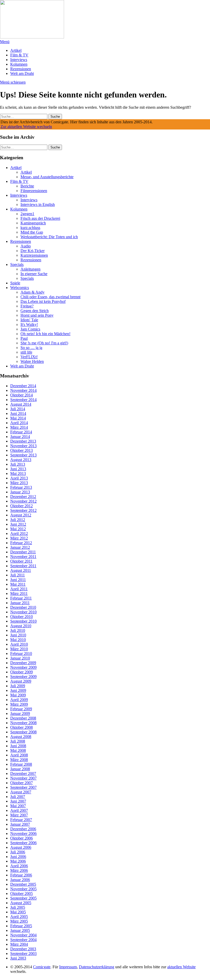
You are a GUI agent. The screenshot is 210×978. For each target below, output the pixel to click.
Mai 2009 (18, 695)
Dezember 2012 (23, 496)
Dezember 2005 (23, 884)
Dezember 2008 (23, 718)
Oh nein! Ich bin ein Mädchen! (45, 334)
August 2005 (20, 903)
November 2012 (23, 501)
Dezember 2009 (23, 663)
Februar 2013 (21, 487)
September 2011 (23, 566)
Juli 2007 (17, 796)
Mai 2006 (18, 861)
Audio (25, 246)
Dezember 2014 (23, 386)
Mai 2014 (18, 418)
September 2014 (23, 399)
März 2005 (19, 921)
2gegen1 (27, 214)
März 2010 (19, 649)
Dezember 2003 (23, 949)
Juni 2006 (18, 856)
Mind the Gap (31, 232)
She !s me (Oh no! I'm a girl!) (44, 343)
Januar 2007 (20, 824)
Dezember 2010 (23, 607)
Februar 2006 (21, 875)
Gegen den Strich (34, 310)
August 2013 (20, 459)
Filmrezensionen (33, 190)
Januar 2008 (20, 769)
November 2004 (23, 935)
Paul (24, 338)
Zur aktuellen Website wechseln (26, 126)
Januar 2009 (20, 713)
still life (26, 352)
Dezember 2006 (23, 829)
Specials (17, 264)
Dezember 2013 (23, 441)
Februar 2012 (21, 543)
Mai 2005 (18, 912)
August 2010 (20, 626)
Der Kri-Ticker (32, 250)
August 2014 (20, 404)
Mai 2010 (18, 639)
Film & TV (19, 55)
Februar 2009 (21, 709)
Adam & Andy (32, 292)
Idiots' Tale (29, 320)
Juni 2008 (18, 746)
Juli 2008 (17, 741)
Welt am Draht (22, 73)
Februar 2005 (21, 926)
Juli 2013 (17, 464)
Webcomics (19, 287)
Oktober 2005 (21, 893)
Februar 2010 (21, 653)
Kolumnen (18, 64)
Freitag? (27, 306)
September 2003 (23, 953)
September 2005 (23, 898)
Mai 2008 (18, 750)
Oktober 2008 (21, 727)
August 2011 (20, 570)
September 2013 (23, 455)
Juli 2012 (17, 519)
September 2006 (23, 843)
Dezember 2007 (23, 773)
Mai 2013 (18, 473)
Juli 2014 (17, 409)
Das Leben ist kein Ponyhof (43, 301)
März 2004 (19, 944)
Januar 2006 (20, 879)
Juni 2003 (18, 958)
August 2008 (20, 736)
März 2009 (19, 704)
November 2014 (23, 390)
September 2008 (23, 732)
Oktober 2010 (21, 616)
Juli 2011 (17, 575)
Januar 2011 (20, 603)
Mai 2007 (18, 806)
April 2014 (19, 423)
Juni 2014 (18, 413)
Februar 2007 (21, 819)
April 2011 (19, 589)
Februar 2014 (21, 432)
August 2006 (20, 847)
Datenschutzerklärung (96, 967)
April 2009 (19, 699)
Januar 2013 (20, 492)
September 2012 (23, 510)
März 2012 (19, 538)
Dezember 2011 (23, 552)
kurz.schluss (30, 227)
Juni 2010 (18, 635)
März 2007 (19, 815)
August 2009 (20, 681)
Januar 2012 (20, 547)
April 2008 (19, 755)
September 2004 (23, 939)
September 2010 (23, 621)
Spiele (15, 283)
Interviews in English (37, 204)
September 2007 (23, 787)
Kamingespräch (33, 223)
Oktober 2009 (21, 672)
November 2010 (23, 612)
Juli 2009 (17, 686)
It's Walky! (29, 324)
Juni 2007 (18, 801)
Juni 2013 (18, 469)
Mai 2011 (18, 584)
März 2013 (19, 483)
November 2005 (23, 889)
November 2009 (23, 667)
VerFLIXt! (29, 357)
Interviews (18, 59)
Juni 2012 (18, 524)
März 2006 (19, 870)
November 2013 (23, 446)
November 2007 (23, 778)
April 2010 (19, 644)
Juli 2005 (17, 907)
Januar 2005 (20, 930)
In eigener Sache (33, 274)
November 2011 (23, 556)
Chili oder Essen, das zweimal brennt (50, 297)
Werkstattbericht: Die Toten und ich (49, 237)
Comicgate (41, 967)
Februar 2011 (21, 598)
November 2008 (23, 723)
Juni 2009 (18, 690)
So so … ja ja (31, 347)
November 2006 (23, 833)
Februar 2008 (21, 764)
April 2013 (19, 478)
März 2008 (19, 759)
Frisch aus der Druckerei (40, 218)
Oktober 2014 (21, 395)
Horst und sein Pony (37, 315)
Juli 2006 (17, 852)
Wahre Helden (32, 361)
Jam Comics (30, 329)
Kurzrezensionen (34, 255)
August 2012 (20, 515)
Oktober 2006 (21, 838)
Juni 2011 (18, 579)
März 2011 (19, 593)
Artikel (16, 50)
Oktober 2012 (21, 506)
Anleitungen (30, 269)
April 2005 (19, 916)
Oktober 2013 (21, 450)
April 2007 (19, 810)
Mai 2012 (18, 529)
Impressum (68, 967)
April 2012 (19, 533)
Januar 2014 (20, 436)
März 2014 (19, 427)
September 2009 (23, 676)
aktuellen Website (181, 967)
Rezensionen (20, 69)
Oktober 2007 (21, 783)
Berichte (27, 186)
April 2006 (19, 866)
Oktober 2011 (21, 561)
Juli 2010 (17, 630)
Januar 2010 (20, 658)
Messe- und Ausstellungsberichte (47, 177)
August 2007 (20, 792)
